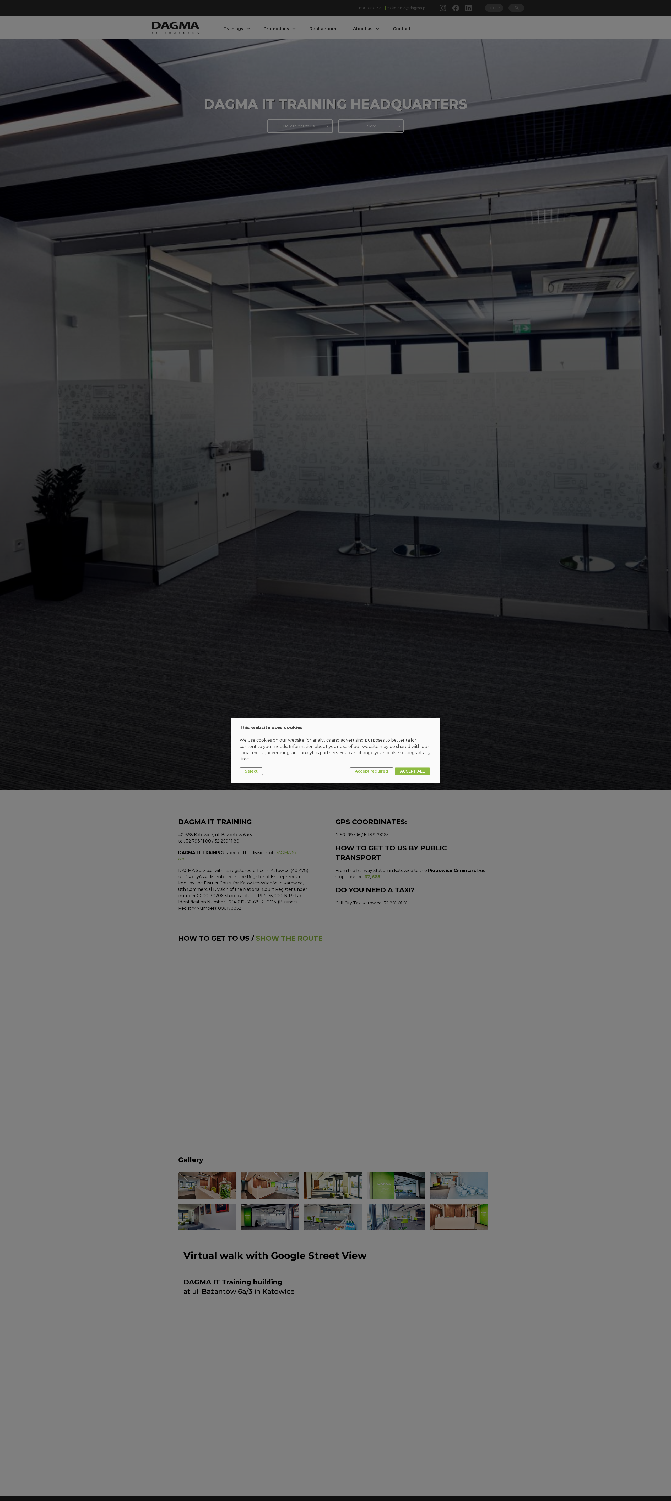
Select (251, 771)
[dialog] (335, 750)
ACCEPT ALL (412, 771)
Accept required (371, 771)
